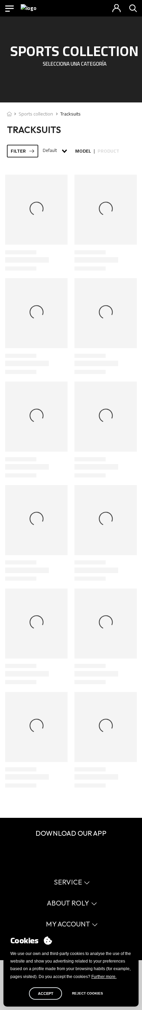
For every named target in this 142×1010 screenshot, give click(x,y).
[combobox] (54, 151)
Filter (18, 150)
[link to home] (9, 113)
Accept (45, 993)
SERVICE (68, 882)
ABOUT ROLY (68, 903)
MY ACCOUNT (68, 924)
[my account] (116, 8)
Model (83, 151)
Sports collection (36, 113)
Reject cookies (87, 993)
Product (108, 151)
